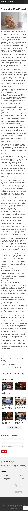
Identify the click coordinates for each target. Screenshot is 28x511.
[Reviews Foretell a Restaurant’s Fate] (20, 386)
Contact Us (22, 475)
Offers (10, 500)
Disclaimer (22, 481)
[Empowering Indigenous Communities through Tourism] (7, 386)
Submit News (6, 475)
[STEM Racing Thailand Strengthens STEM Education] (20, 416)
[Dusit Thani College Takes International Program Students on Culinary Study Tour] (7, 401)
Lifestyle (15, 500)
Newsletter (22, 478)
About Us (21, 476)
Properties (5, 500)
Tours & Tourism (11, 502)
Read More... (4, 471)
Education (5, 382)
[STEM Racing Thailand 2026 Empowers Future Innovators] (20, 401)
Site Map (5, 481)
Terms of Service (7, 478)
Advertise (21, 479)
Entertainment (21, 500)
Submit (4, 451)
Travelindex (16, 508)
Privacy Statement (7, 479)
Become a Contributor (8, 476)
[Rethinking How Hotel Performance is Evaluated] (7, 416)
